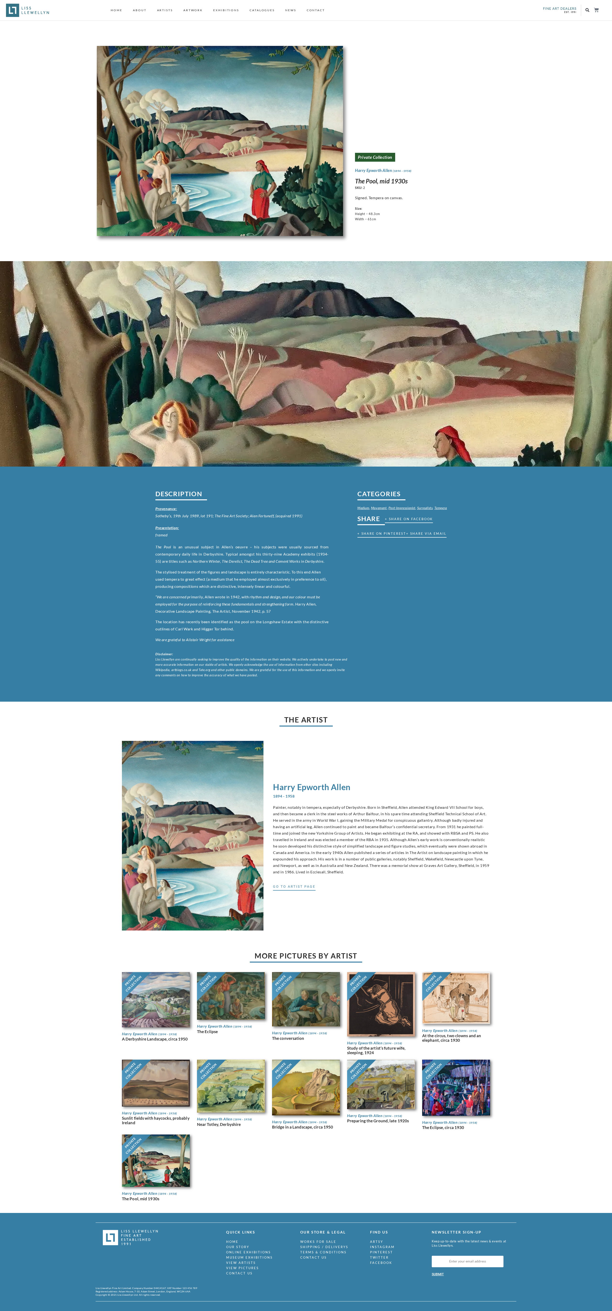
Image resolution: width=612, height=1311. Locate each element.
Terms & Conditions (323, 1252)
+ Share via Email (426, 533)
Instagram (382, 1247)
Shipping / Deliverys (324, 1247)
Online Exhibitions (248, 1252)
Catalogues (262, 10)
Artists (165, 10)
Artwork (193, 10)
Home (116, 10)
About (140, 10)
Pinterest (381, 1252)
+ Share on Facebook (409, 519)
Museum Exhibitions (249, 1257)
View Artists (241, 1263)
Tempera (440, 508)
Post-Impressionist (401, 508)
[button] (587, 10)
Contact (316, 10)
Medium (363, 508)
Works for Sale (318, 1242)
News (290, 10)
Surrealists (425, 508)
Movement (379, 508)
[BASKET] (596, 9)
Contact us (239, 1273)
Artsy (376, 1242)
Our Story (237, 1247)
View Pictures (242, 1268)
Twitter (379, 1257)
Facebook (381, 1263)
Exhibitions (226, 10)
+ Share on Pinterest (381, 533)
